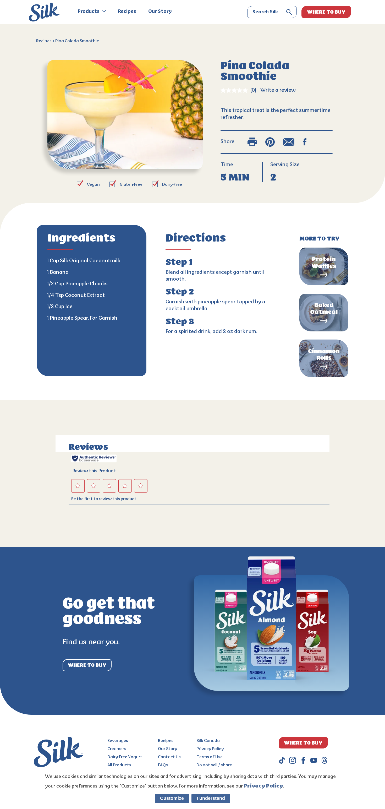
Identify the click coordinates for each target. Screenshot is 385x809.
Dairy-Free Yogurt (124, 757)
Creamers (116, 749)
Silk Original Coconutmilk (90, 261)
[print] (252, 142)
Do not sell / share (214, 765)
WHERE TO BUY (326, 12)
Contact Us (169, 757)
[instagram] (292, 760)
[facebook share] (304, 142)
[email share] (289, 142)
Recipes (127, 11)
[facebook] (303, 760)
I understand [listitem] (211, 798)
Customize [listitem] (172, 798)
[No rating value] (235, 90)
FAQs (163, 765)
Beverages (117, 741)
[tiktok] (282, 760)
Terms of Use (209, 757)
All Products (119, 765)
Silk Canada (208, 741)
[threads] (324, 760)
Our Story (160, 11)
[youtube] (313, 760)
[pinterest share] (270, 142)
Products (89, 11)
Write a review (278, 90)
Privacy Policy (210, 749)
